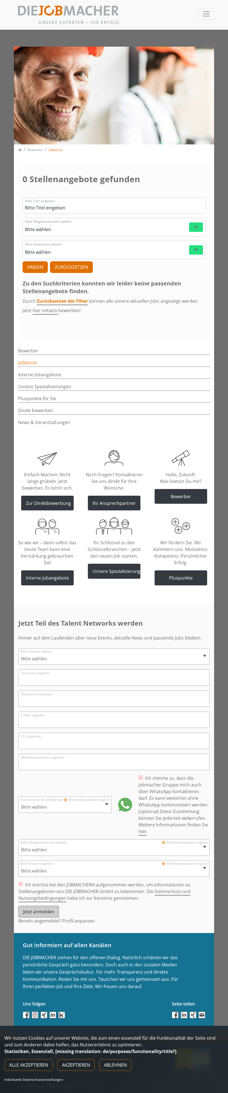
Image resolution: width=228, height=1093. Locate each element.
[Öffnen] (196, 227)
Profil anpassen (78, 921)
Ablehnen (115, 1065)
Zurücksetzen (71, 267)
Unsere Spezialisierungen (44, 386)
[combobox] (69, 207)
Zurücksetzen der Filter (62, 301)
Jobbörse (27, 363)
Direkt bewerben (35, 410)
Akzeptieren (76, 1065)
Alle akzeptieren (28, 1065)
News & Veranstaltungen (44, 422)
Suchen (35, 267)
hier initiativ (45, 310)
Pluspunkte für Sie (37, 398)
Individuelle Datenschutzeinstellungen (33, 1079)
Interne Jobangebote (39, 375)
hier (142, 831)
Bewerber (28, 351)
